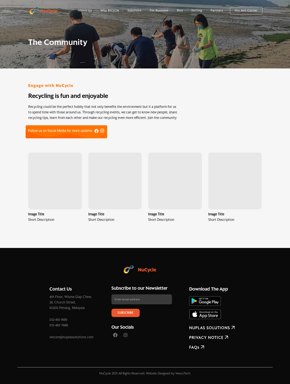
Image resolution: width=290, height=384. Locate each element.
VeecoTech (182, 373)
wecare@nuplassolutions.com (71, 337)
